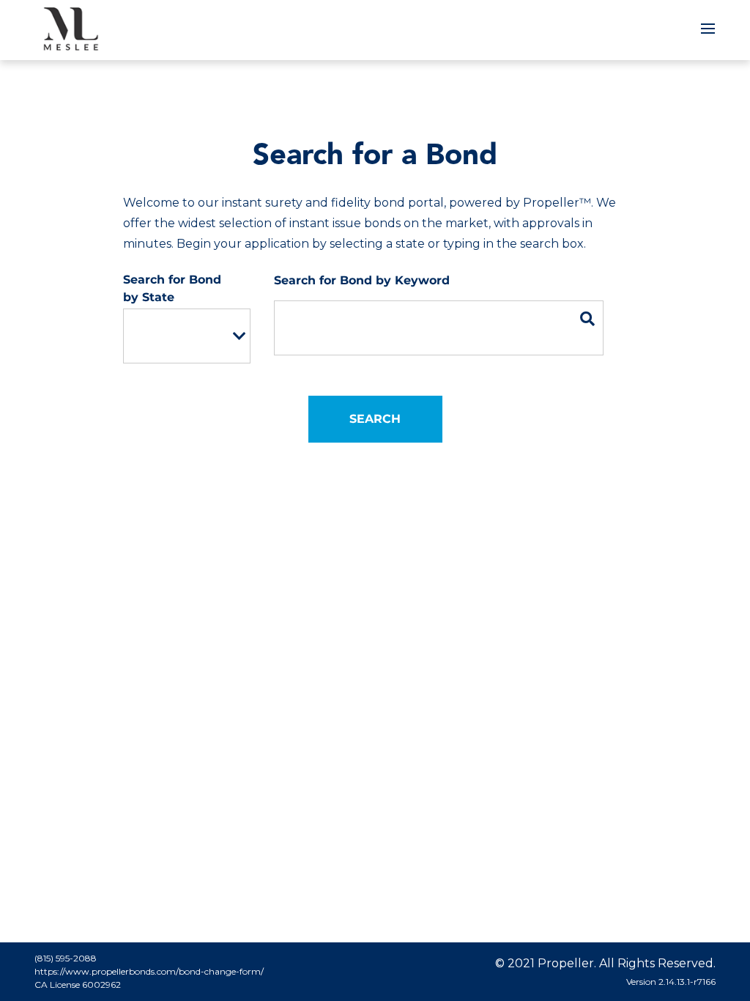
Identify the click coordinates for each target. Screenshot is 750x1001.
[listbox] (186, 336)
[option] (176, 336)
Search (375, 419)
